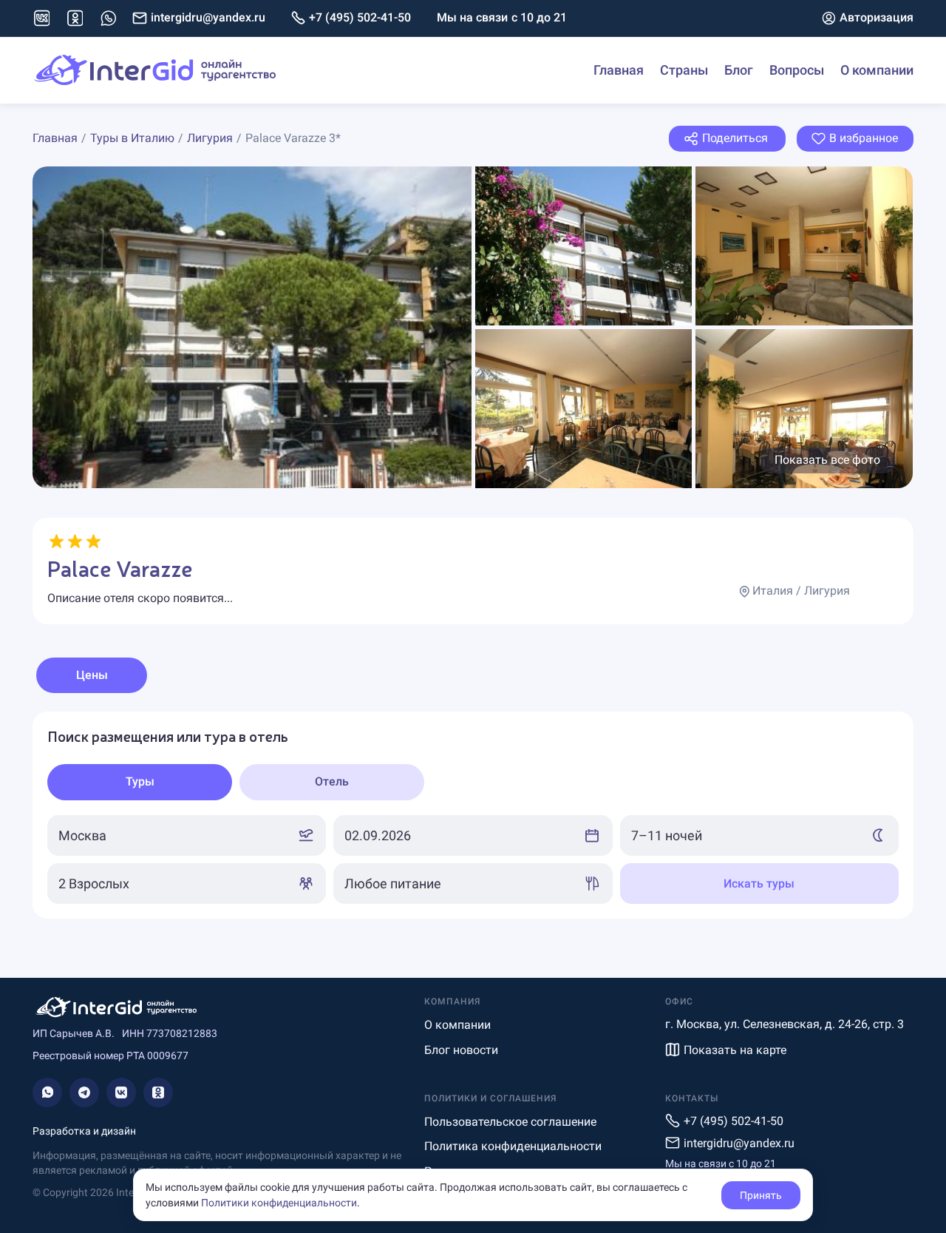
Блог (738, 70)
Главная (618, 70)
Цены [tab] (92, 675)
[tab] (139, 782)
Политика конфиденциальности (513, 1146)
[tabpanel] (473, 815)
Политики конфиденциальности (279, 1203)
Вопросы (796, 70)
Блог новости (461, 1050)
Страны (684, 70)
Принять (761, 1195)
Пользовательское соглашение (510, 1122)
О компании (876, 70)
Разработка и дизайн (84, 1131)
